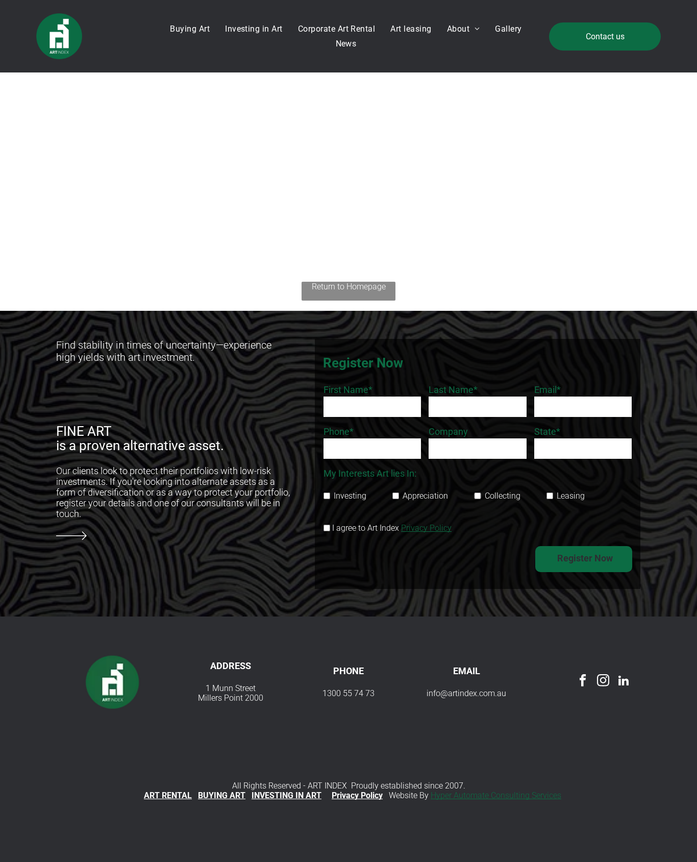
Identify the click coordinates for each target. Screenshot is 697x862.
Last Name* (453, 389)
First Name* (347, 389)
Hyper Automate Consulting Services (496, 795)
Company (448, 431)
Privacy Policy (426, 528)
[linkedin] (624, 682)
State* (547, 431)
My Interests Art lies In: (369, 473)
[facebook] (583, 682)
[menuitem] (192, 28)
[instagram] (603, 682)
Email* (547, 389)
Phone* (338, 431)
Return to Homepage (349, 286)
